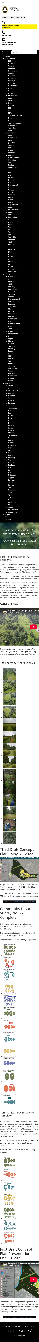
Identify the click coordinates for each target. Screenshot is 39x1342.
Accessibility (18, 1326)
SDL (23, 1336)
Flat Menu (8, 1326)
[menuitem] (7, 56)
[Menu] (3, 3)
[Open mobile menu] (2, 51)
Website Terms (29, 1326)
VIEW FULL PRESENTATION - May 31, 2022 (19, 901)
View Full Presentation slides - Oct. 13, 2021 (19, 1317)
